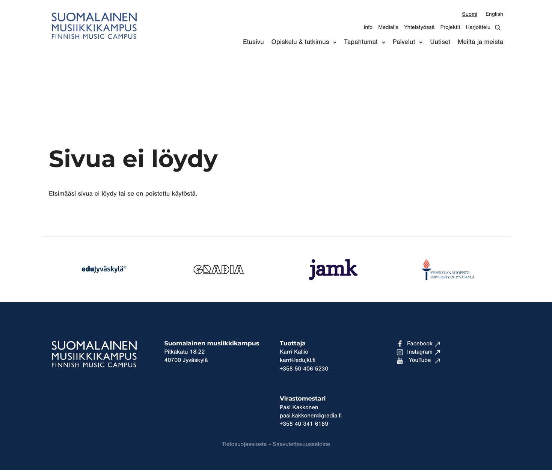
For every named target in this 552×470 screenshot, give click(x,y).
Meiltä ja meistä (480, 42)
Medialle (388, 27)
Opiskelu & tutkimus (300, 42)
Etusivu (253, 42)
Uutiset (440, 42)
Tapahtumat (360, 42)
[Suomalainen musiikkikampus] (94, 43)
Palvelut (404, 42)
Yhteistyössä (419, 27)
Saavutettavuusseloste (301, 444)
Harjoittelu (478, 27)
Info (368, 27)
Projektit (450, 27)
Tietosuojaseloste (244, 444)
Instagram (420, 352)
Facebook (420, 344)
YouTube (420, 360)
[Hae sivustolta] (499, 27)
